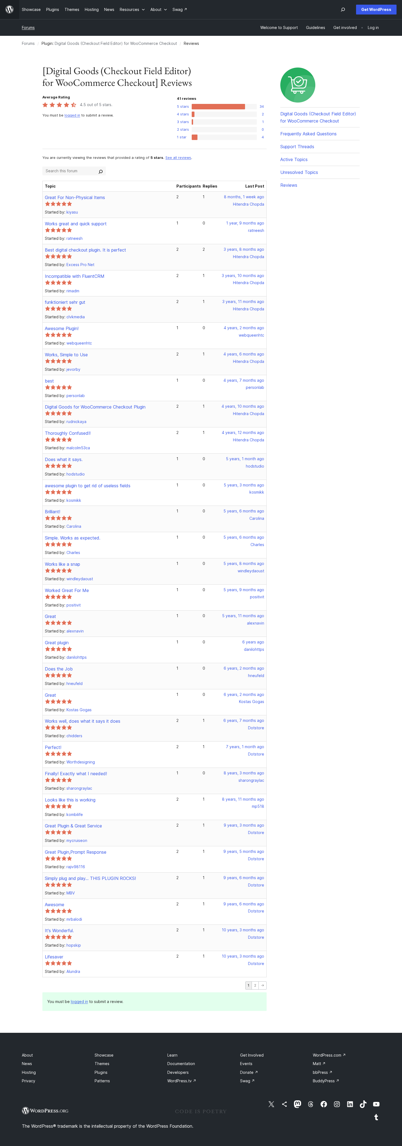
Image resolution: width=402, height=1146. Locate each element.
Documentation (181, 1063)
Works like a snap (62, 564)
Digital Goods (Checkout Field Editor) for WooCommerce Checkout (116, 43)
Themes (102, 1063)
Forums (28, 27)
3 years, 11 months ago (243, 301)
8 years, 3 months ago (244, 773)
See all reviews (178, 158)
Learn (172, 1055)
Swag (247, 1080)
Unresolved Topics (299, 172)
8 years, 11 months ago (243, 799)
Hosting (29, 1072)
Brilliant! (52, 511)
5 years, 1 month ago (245, 458)
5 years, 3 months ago (244, 485)
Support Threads (297, 146)
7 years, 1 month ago (245, 746)
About (27, 1055)
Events (246, 1063)
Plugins (101, 1072)
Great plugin (57, 642)
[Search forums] (100, 171)
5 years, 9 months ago (243, 589)
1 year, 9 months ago (245, 223)
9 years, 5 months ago (243, 851)
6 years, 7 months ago (243, 720)
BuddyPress (326, 1080)
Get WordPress (376, 9)
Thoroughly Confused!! (68, 433)
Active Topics (294, 159)
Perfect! (53, 747)
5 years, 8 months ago (243, 563)
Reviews (288, 185)
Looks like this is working (70, 800)
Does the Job (59, 669)
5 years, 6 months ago (243, 511)
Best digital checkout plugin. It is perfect (85, 250)
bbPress (323, 1072)
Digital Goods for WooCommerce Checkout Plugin (95, 407)
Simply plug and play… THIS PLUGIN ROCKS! (90, 878)
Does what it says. (64, 459)
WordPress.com (329, 1055)
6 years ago (253, 642)
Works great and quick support (76, 223)
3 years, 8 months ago (244, 249)
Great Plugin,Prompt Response (75, 852)
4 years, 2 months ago (244, 327)
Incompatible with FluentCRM (74, 276)
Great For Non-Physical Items (75, 197)
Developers (178, 1072)
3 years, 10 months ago (243, 275)
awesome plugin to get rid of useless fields (87, 485)
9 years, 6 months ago (243, 877)
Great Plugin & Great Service (73, 826)
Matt (319, 1063)
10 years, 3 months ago (243, 930)
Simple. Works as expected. (72, 538)
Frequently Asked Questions (308, 133)
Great (50, 616)
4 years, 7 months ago (243, 380)
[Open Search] (343, 9)
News (27, 1063)
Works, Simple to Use (66, 354)
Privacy (28, 1080)
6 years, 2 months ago (244, 668)
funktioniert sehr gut (65, 302)
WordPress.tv (181, 1080)
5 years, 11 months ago (243, 615)
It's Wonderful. (59, 930)
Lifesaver (54, 957)
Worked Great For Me (67, 590)
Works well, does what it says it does (82, 721)
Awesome (54, 904)
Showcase (104, 1055)
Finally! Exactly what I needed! (76, 773)
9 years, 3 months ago (244, 825)
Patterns (102, 1080)
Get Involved (252, 1055)
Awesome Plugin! (61, 328)
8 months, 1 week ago (244, 196)
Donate (249, 1072)
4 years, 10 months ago (243, 406)
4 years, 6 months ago (243, 354)
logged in (72, 115)
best (49, 381)
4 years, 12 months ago (243, 432)
